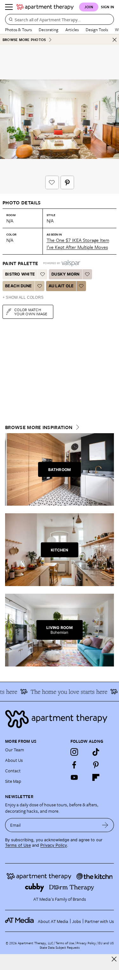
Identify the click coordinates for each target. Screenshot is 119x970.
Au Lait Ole (61, 285)
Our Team (14, 749)
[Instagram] (74, 752)
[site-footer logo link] (19, 921)
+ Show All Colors (23, 297)
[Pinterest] (96, 764)
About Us (14, 760)
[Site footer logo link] (59, 719)
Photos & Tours (18, 29)
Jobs (76, 921)
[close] (114, 959)
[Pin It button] (67, 182)
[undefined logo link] (45, 7)
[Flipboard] (96, 777)
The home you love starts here (66, 691)
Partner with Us (99, 921)
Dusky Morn (65, 274)
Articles (72, 29)
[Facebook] (74, 764)
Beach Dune (18, 285)
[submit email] (105, 825)
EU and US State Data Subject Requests (77, 945)
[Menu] (9, 7)
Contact (13, 770)
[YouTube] (74, 777)
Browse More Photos (24, 39)
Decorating (48, 29)
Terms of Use (18, 845)
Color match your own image (31, 312)
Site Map (13, 781)
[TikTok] (96, 752)
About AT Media (53, 921)
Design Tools (97, 29)
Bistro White (20, 274)
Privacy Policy (53, 845)
